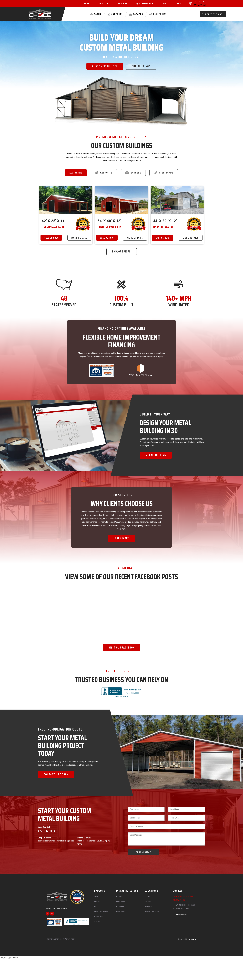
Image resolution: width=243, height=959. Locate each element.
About (101, 3)
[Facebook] (47, 914)
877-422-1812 (200, 5)
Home (86, 3)
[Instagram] (52, 914)
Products (122, 3)
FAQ (164, 3)
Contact (180, 3)
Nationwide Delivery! (121, 57)
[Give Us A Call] (191, 4)
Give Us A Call (199, 1)
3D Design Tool (146, 3)
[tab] (76, 172)
